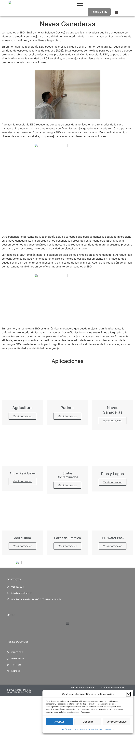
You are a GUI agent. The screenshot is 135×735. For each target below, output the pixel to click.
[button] (128, 694)
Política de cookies (70, 729)
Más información (22, 416)
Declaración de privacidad (91, 729)
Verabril (29, 692)
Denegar (88, 721)
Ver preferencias (117, 721)
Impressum (109, 729)
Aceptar (59, 721)
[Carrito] (117, 12)
